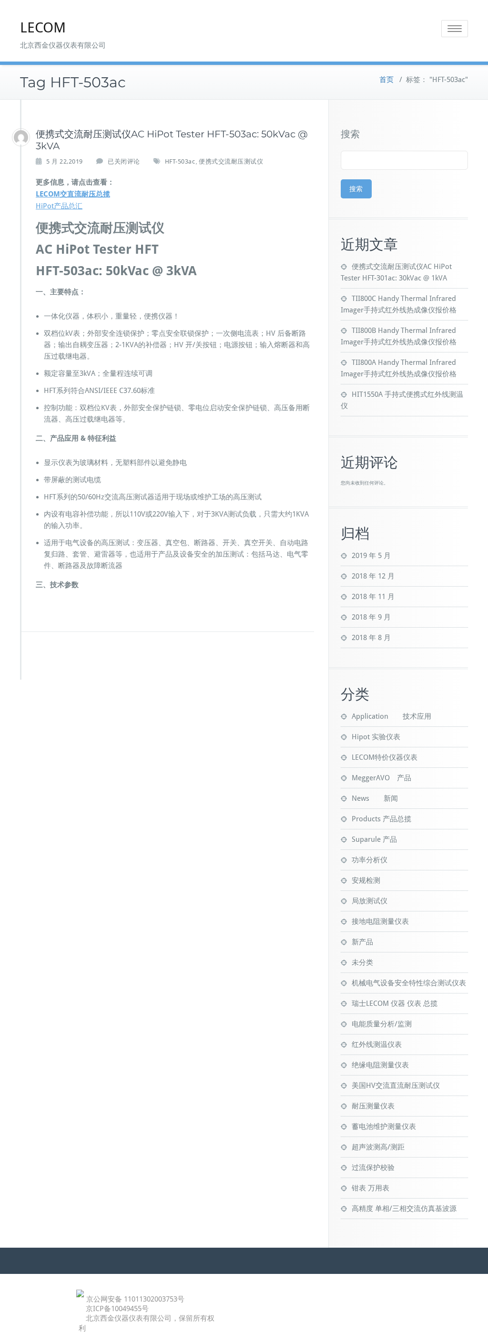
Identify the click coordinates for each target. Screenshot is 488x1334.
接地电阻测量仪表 (380, 921)
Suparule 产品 (374, 839)
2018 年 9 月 (371, 617)
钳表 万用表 (370, 1188)
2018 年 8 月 (371, 637)
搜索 (350, 134)
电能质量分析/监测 (382, 1024)
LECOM (43, 27)
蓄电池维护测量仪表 (384, 1126)
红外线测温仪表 (377, 1044)
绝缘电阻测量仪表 (380, 1065)
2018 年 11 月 (373, 596)
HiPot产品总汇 (59, 206)
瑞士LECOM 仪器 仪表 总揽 (394, 1003)
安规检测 (366, 880)
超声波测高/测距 (378, 1147)
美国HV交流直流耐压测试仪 (396, 1085)
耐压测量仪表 (373, 1106)
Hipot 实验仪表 (376, 737)
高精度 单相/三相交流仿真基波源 (404, 1208)
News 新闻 (375, 798)
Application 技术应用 (391, 716)
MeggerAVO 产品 (381, 778)
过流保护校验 (373, 1167)
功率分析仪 (369, 860)
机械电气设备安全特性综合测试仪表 (409, 983)
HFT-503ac (180, 161)
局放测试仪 (369, 901)
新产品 (362, 942)
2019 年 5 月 (371, 555)
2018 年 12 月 (373, 576)
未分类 (362, 962)
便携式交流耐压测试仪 (231, 161)
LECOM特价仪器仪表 (384, 757)
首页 (386, 79)
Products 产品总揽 (381, 819)
